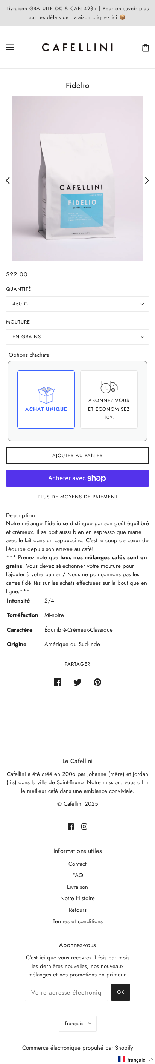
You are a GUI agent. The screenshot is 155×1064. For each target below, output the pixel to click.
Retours (78, 910)
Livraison (77, 887)
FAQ (77, 875)
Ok (120, 992)
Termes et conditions (78, 921)
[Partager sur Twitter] (77, 682)
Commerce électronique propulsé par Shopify (77, 1048)
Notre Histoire (77, 898)
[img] (71, 826)
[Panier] (144, 47)
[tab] (20, 515)
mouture (18, 321)
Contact (77, 864)
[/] (78, 46)
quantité (18, 289)
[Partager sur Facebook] (57, 682)
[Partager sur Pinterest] (97, 682)
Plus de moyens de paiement (78, 496)
